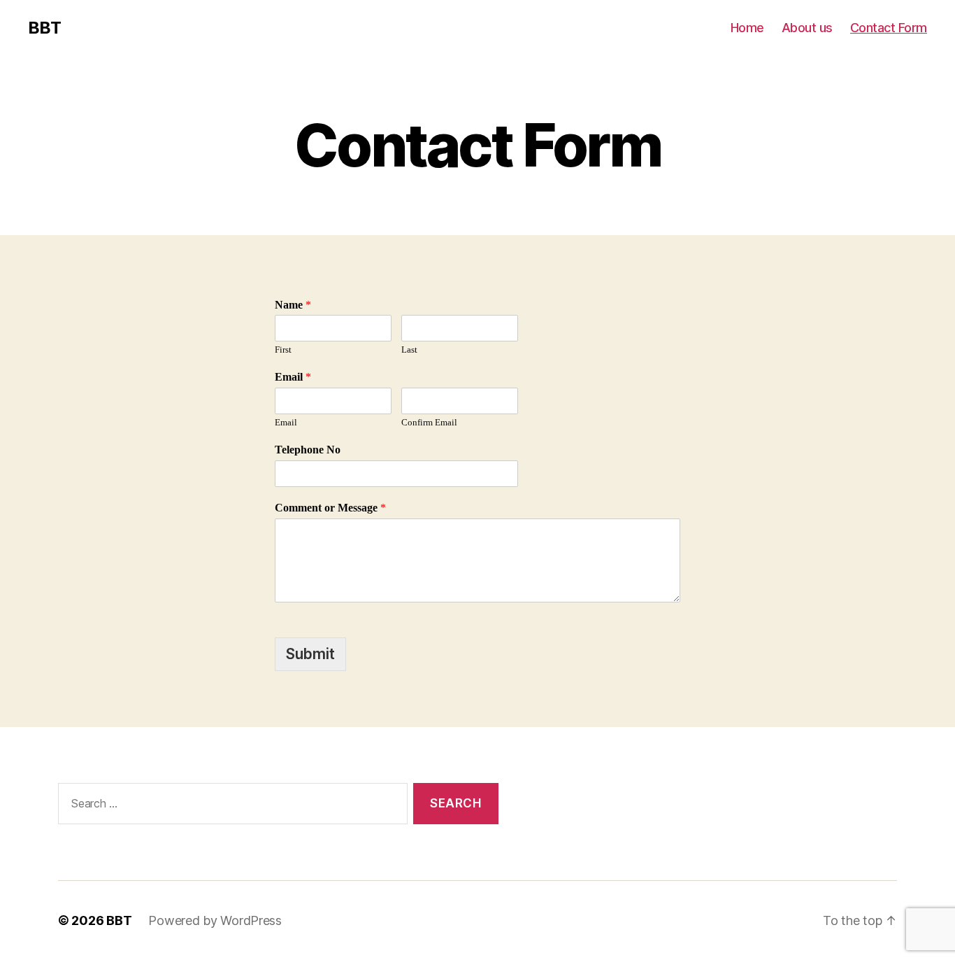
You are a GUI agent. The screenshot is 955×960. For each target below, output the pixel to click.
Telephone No (307, 450)
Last (409, 349)
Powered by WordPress (215, 920)
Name (293, 305)
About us (807, 27)
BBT (44, 28)
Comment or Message (330, 508)
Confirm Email (429, 422)
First (283, 349)
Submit (310, 654)
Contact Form (888, 27)
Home (747, 27)
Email (293, 377)
